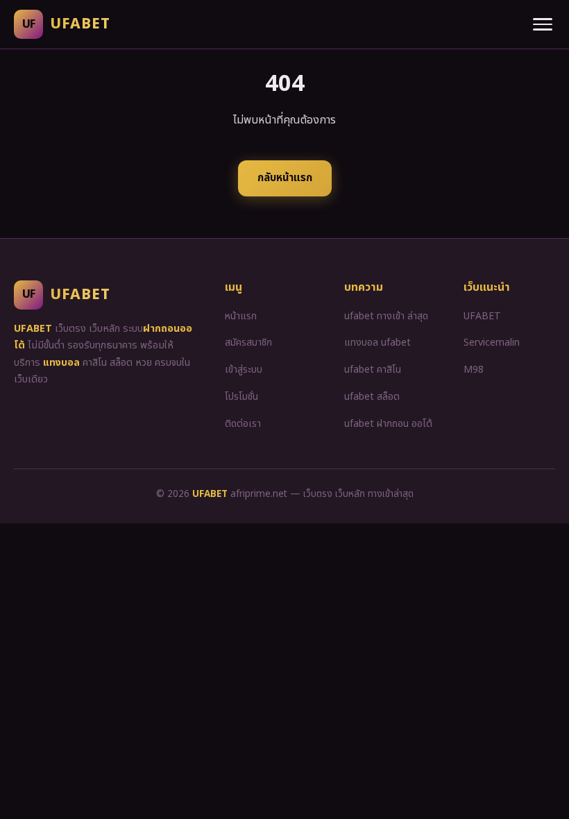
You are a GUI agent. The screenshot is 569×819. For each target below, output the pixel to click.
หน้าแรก (241, 316)
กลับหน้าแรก (284, 178)
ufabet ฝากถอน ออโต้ (388, 423)
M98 (474, 369)
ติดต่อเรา (243, 423)
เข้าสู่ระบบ (243, 369)
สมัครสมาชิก (248, 342)
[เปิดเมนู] (542, 24)
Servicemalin (492, 342)
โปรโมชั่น (241, 396)
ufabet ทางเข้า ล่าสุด (386, 316)
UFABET (482, 316)
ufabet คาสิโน (372, 369)
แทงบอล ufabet (377, 342)
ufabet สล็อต (372, 396)
